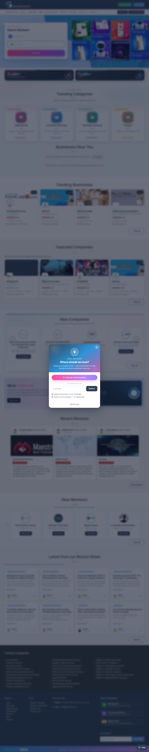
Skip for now (74, 404)
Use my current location (76, 377)
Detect (92, 388)
